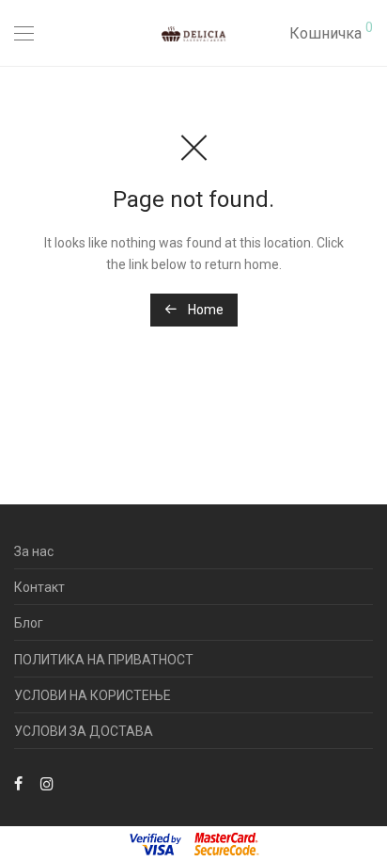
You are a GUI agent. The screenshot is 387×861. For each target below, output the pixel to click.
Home (204, 309)
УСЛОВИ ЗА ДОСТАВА (83, 731)
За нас (34, 551)
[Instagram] (47, 781)
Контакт (39, 587)
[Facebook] (18, 781)
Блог (28, 622)
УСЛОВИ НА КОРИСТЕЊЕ (92, 695)
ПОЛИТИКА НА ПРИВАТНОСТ (104, 659)
